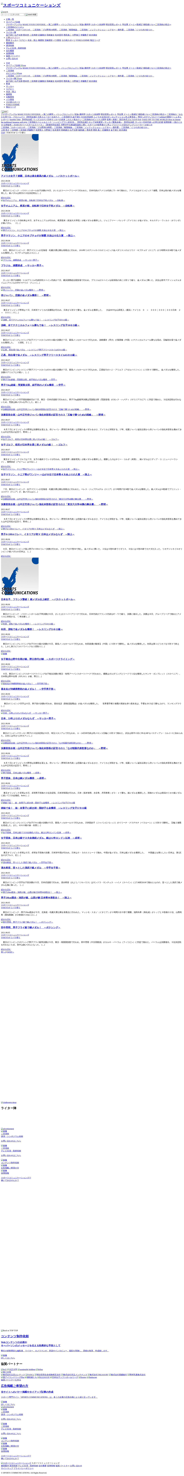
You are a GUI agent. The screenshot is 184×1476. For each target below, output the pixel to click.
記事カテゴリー (13, 38)
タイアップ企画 (13, 22)
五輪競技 (49, 40)
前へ (3, 952)
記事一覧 (10, 19)
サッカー (15, 40)
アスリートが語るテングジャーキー (128, 125)
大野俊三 (76, 35)
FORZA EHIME (83, 40)
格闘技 (41, 40)
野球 (8, 40)
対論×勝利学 (85, 24)
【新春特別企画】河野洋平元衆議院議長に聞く (66, 125)
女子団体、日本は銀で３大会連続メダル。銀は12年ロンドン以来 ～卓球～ (41, 838)
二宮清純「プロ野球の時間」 (46, 30)
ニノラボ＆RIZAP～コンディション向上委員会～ (115, 117)
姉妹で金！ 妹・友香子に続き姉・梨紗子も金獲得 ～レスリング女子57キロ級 (44, 808)
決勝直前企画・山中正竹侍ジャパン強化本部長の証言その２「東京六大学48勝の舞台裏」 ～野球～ (54, 504)
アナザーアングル (14, 24)
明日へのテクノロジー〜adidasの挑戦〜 (155, 117)
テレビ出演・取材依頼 (16, 48)
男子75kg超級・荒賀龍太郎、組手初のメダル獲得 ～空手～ (33, 385)
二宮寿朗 (34, 35)
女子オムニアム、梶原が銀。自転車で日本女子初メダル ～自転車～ (38, 205)
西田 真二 (97, 130)
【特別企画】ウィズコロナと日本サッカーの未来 (43, 119)
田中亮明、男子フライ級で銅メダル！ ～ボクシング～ (30, 927)
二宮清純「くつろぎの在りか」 (140, 30)
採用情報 (10, 53)
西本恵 (26, 35)
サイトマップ (7, 1468)
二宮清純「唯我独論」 (69, 30)
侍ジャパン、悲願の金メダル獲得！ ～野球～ (26, 295)
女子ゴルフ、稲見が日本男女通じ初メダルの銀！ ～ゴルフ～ (34, 444)
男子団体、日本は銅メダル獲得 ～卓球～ (23, 778)
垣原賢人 (40, 130)
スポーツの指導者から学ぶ (99, 125)
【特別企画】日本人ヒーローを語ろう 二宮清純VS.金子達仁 (53, 117)
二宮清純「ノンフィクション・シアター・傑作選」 (103, 30)
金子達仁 (10, 35)
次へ (12, 952)
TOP (8, 63)
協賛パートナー (13, 56)
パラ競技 (57, 40)
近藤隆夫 (42, 35)
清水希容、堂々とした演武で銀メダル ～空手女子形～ (30, 867)
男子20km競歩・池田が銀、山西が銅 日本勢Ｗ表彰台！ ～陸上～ (36, 897)
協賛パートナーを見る (11, 1380)
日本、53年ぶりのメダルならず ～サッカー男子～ (28, 718)
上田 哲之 (5, 130)
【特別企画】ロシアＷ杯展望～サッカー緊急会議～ (99, 122)
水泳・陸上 (33, 40)
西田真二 (68, 35)
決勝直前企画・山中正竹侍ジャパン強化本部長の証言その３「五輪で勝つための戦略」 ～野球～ (53, 414)
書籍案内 (10, 43)
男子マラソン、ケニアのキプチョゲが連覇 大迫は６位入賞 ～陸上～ (38, 235)
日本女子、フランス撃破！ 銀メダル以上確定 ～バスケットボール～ (38, 599)
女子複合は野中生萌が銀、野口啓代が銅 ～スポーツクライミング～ (38, 659)
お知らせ (148, 125)
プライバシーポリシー (24, 1468)
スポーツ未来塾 (98, 24)
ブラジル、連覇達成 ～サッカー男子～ (22, 265)
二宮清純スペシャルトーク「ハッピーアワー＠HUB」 (52, 122)
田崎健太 (51, 35)
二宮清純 (23, 130)
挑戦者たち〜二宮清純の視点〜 (157, 24)
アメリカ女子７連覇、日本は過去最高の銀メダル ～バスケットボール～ (40, 176)
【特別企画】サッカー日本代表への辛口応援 (143, 122)
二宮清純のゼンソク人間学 (94, 119)
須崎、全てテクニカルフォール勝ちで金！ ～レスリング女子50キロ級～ (40, 325)
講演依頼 (10, 45)
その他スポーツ (69, 40)
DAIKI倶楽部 (87, 117)
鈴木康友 (93, 35)
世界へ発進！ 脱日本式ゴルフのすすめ (124, 119)
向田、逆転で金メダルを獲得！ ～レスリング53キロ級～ (32, 629)
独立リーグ (95, 40)
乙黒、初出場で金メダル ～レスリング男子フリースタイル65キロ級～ (39, 355)
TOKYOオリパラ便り (10, 186)
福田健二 (82, 130)
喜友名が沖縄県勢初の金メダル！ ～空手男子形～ (28, 689)
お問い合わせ (12, 58)
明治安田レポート (114, 24)
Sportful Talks (15, 119)
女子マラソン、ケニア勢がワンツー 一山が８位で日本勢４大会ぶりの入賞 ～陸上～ (46, 474)
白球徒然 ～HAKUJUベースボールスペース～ (24, 125)
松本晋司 (59, 35)
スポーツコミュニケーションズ (15, 183)
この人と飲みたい (74, 119)
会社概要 (10, 51)
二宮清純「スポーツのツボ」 (19, 30)
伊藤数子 (85, 35)
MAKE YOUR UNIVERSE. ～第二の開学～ (41, 24)
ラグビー (23, 40)
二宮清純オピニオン (15, 27)
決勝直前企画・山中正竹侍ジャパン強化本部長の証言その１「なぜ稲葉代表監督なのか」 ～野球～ (54, 748)
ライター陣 (11, 32)
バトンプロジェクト (70, 24)
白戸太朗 (19, 35)
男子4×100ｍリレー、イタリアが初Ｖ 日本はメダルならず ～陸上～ (38, 534)
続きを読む (6, 198)
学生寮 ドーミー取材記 (132, 24)
